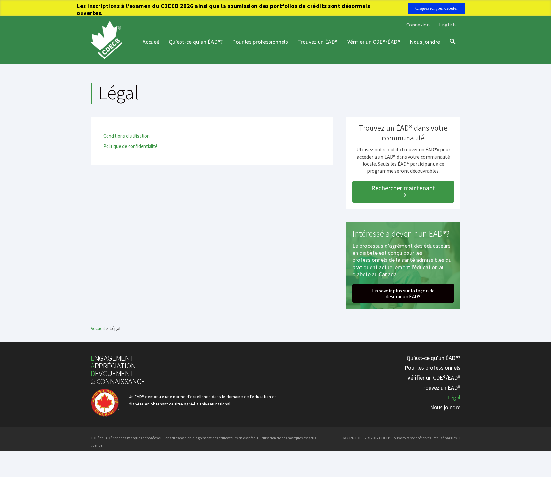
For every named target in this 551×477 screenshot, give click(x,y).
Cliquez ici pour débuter (436, 8)
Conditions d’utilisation (126, 136)
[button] (403, 192)
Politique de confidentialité (130, 146)
